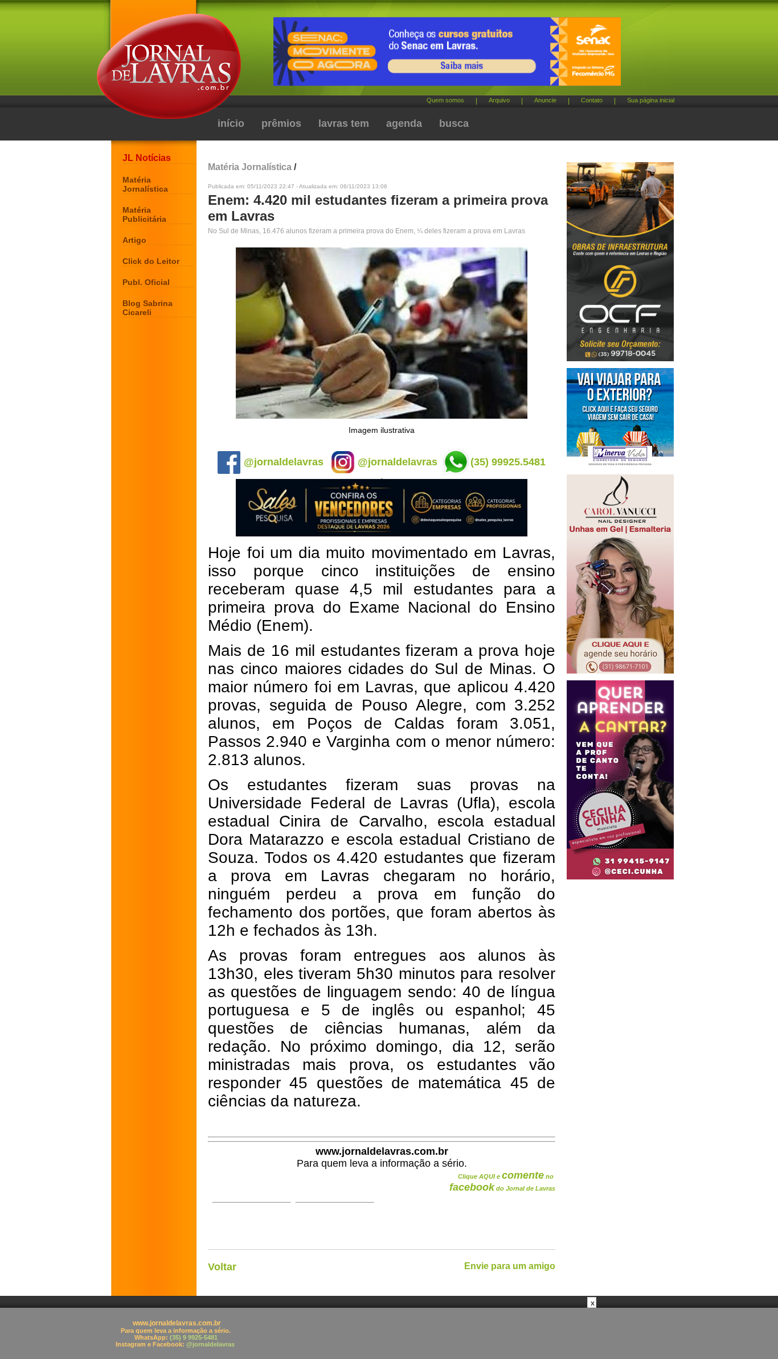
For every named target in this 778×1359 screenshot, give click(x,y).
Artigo (134, 240)
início (231, 123)
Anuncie (545, 100)
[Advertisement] (389, 1333)
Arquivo (499, 100)
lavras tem (343, 123)
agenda (404, 123)
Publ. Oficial (146, 282)
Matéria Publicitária (144, 214)
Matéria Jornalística (145, 184)
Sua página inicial (650, 100)
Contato (592, 100)
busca (454, 123)
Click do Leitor (150, 261)
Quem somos (445, 100)
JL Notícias (146, 158)
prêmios (281, 123)
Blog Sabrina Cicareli (147, 308)
